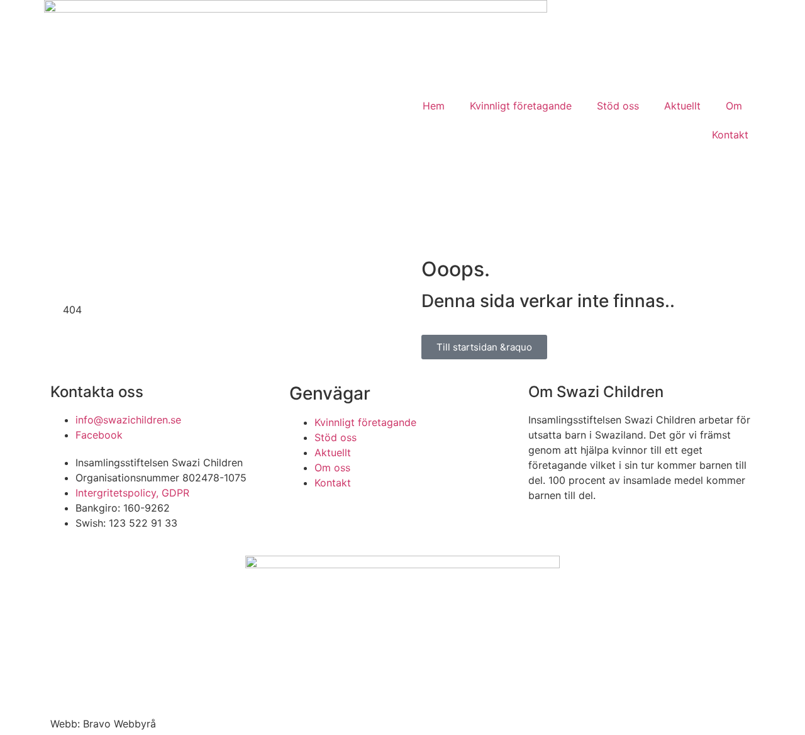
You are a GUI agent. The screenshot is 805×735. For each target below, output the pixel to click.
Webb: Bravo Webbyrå (103, 723)
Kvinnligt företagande (521, 105)
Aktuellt (682, 105)
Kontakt (730, 134)
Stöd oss (618, 105)
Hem (434, 105)
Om (734, 105)
